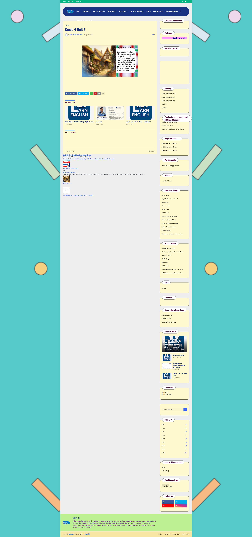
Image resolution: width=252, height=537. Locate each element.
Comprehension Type (168, 248)
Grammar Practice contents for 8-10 (173, 129)
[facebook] (182, 1)
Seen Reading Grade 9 (168, 97)
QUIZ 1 (164, 288)
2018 (174, 449)
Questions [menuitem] (122, 11)
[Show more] (103, 93)
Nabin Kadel (165, 209)
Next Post (151, 151)
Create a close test (167, 315)
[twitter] (185, 1)
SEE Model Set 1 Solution (169, 143)
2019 (174, 446)
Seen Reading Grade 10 (169, 93)
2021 (174, 439)
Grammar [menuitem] (86, 11)
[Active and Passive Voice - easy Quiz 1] (140, 113)
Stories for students (69, 172)
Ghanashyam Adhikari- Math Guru (172, 234)
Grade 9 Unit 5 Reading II (70, 168)
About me (99, 122)
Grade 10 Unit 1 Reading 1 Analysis (172, 252)
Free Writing (165, 471)
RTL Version (185, 534)
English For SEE (166, 318)
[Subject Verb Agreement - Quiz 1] (167, 376)
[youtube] (168, 505)
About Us (167, 534)
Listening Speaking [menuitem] (136, 11)
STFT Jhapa (165, 266)
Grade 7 (164, 104)
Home (64, 1)
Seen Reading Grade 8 (168, 100)
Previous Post (70, 151)
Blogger (71, 534)
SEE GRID (165, 262)
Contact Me (78, 1)
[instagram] (181, 505)
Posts (166, 392)
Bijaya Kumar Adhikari (168, 227)
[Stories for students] (167, 357)
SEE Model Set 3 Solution (169, 150)
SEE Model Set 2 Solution (169, 147)
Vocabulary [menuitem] (111, 11)
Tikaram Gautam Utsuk (169, 220)
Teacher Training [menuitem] (171, 11)
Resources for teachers (169, 322)
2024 (174, 428)
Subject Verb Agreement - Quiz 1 (180, 375)
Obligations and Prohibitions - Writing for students (78, 195)
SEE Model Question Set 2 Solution (172, 273)
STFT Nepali (165, 213)
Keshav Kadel (166, 206)
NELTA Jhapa (166, 259)
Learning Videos (167, 181)
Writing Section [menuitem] (98, 11)
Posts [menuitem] (78, 11)
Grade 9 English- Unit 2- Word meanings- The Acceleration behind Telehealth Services (88, 159)
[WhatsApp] (91, 93)
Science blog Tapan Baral (169, 216)
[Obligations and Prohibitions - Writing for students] (167, 366)
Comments (167, 394)
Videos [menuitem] (148, 11)
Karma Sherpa (166, 230)
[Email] (99, 93)
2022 (174, 435)
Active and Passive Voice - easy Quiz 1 (138, 122)
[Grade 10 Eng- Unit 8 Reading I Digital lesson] (79, 113)
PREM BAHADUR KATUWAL (170, 223)
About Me (70, 1)
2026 (174, 425)
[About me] (110, 113)
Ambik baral (165, 195)
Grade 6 (164, 107)
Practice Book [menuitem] (158, 11)
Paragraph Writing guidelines (170, 165)
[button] (180, 11)
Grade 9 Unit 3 (67, 184)
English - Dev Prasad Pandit (170, 199)
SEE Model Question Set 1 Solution (172, 269)
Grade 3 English (166, 255)
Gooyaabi (87, 534)
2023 (174, 432)
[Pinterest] (95, 93)
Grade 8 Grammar (167, 125)
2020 (174, 442)
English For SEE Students (169, 122)
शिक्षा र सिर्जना (165, 202)
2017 (174, 453)
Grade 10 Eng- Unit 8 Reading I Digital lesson (79, 122)
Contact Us (176, 534)
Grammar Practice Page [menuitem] (84, 21)
